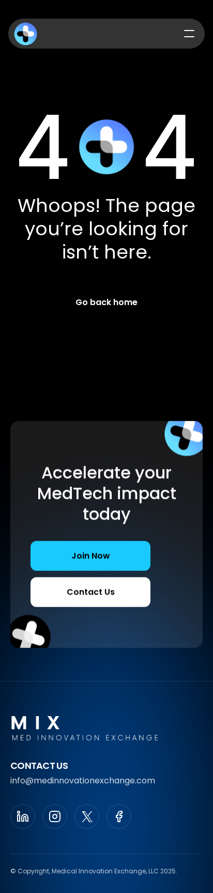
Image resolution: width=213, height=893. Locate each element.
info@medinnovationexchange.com (82, 780)
